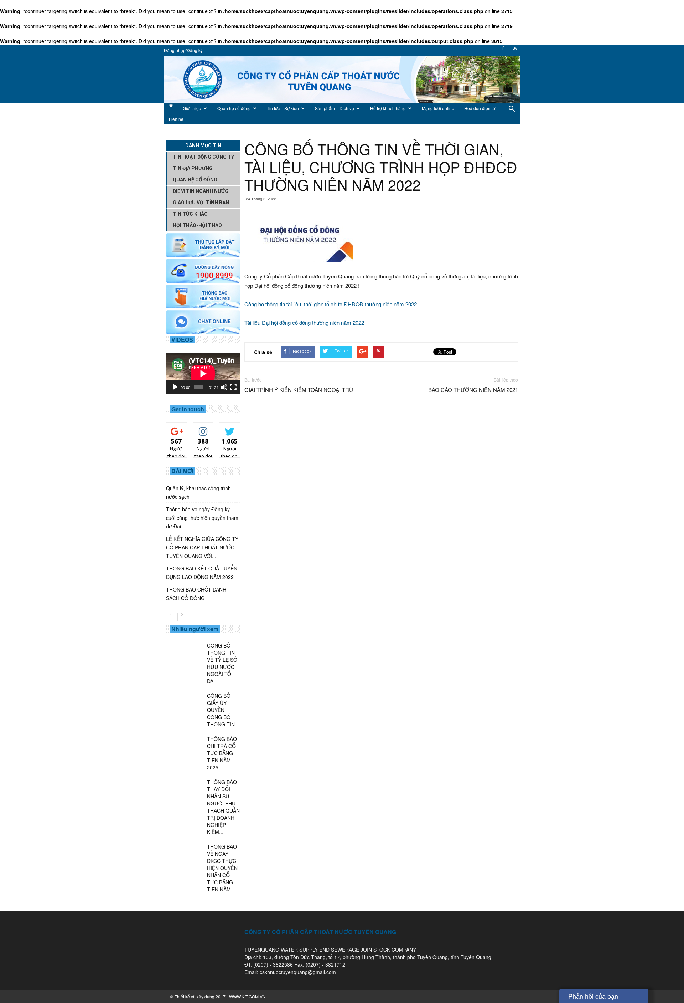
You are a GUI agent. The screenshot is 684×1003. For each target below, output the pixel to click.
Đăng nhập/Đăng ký (183, 50)
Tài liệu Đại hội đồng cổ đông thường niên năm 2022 (304, 322)
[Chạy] (175, 387)
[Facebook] (503, 50)
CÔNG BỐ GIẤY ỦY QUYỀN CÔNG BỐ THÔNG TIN (221, 710)
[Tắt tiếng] (224, 387)
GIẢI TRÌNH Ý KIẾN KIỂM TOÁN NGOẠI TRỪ (298, 389)
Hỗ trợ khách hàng (388, 108)
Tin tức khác (190, 214)
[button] (511, 113)
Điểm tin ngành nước (200, 191)
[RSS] (514, 50)
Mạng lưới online (438, 108)
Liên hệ (176, 119)
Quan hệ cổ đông (234, 108)
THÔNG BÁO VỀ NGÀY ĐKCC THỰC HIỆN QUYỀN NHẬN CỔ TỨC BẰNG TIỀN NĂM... (222, 868)
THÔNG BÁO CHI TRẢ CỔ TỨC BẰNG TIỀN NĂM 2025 (222, 753)
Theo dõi (176, 430)
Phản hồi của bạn (593, 996)
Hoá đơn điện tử (479, 108)
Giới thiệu (192, 108)
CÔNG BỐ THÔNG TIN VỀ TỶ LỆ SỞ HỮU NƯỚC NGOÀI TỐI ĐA (222, 663)
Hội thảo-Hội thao (197, 225)
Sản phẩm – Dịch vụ (334, 108)
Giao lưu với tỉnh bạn (201, 202)
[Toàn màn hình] (233, 387)
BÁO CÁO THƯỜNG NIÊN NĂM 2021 (473, 389)
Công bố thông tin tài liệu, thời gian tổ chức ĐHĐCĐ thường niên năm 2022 (330, 304)
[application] (203, 373)
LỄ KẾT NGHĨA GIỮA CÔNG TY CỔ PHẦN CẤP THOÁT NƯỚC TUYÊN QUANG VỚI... (202, 547)
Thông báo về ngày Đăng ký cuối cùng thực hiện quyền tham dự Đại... (202, 518)
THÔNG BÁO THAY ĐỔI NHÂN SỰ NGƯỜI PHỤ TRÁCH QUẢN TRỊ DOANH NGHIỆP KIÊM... (223, 806)
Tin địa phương (193, 168)
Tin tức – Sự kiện (283, 108)
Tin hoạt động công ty (203, 157)
